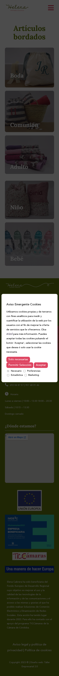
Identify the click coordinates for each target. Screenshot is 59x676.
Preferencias (33, 371)
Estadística (17, 375)
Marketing (33, 375)
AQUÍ (9, 334)
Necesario (16, 371)
